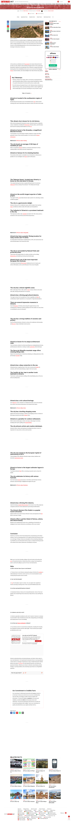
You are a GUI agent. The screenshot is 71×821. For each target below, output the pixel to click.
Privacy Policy (45, 810)
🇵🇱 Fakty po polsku (47, 817)
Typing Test (47, 77)
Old (41, 513)
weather (40, 572)
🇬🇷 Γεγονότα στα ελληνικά (51, 814)
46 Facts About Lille (54, 35)
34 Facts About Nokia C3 (55, 770)
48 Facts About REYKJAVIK (52, 802)
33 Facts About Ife (40, 786)
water (26, 156)
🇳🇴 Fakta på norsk (21, 814)
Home (32, 5)
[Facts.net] (7, 1)
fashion (25, 415)
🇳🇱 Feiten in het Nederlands (36, 817)
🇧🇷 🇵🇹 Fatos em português (32, 813)
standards (29, 698)
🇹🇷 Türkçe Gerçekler (21, 819)
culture (37, 367)
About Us (19, 808)
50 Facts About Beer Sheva (55, 27)
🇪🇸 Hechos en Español (49, 811)
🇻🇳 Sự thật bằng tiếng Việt (43, 818)
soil (19, 197)
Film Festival (23, 263)
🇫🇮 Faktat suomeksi (30, 814)
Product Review (42, 808)
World (35, 5)
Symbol (46, 71)
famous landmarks (21, 623)
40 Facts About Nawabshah (52, 787)
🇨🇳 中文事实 (30, 819)
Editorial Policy (26, 808)
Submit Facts (52, 810)
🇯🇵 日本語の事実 (42, 815)
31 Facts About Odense (15, 786)
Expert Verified (31, 13)
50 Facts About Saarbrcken (53, 43)
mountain (18, 355)
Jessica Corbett (51, 10)
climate (20, 147)
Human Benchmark (48, 79)
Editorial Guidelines (40, 13)
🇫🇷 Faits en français (38, 811)
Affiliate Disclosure (28, 810)
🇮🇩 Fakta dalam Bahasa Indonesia (31, 815)
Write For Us (20, 810)
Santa (19, 479)
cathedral (25, 213)
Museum (16, 305)
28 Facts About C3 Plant (29, 770)
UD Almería (20, 663)
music (28, 289)
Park (20, 471)
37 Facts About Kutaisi (54, 46)
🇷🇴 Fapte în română (21, 818)
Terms (39, 810)
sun (11, 561)
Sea (34, 101)
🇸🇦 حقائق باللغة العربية (40, 814)
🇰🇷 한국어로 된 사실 (51, 815)
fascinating (27, 64)
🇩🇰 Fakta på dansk (42, 813)
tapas (11, 206)
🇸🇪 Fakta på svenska (51, 813)
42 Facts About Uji (14, 801)
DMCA (35, 810)
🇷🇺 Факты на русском (31, 818)
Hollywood (12, 184)
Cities (39, 5)
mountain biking (28, 422)
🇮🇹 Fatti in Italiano (21, 813)
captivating (32, 346)
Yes (12, 582)
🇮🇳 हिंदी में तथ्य (20, 815)
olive (38, 297)
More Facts (20, 811)
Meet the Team (34, 808)
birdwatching (13, 256)
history (11, 70)
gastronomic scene (19, 458)
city (31, 126)
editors (24, 699)
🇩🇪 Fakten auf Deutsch (28, 811)
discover (14, 323)
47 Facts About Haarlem (29, 801)
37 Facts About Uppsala (54, 38)
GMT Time (47, 74)
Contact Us (49, 808)
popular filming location (23, 504)
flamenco (15, 402)
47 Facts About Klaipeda (29, 786)
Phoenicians (27, 124)
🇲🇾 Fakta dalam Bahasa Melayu (23, 817)
